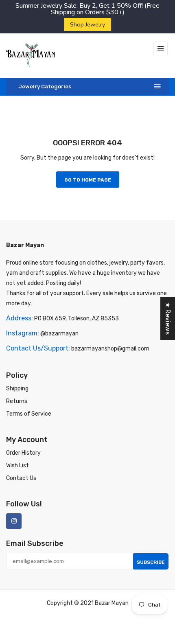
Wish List (17, 465)
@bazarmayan (59, 333)
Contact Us (21, 478)
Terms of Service (28, 413)
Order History (23, 452)
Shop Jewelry (87, 24)
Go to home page (87, 180)
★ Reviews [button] (168, 318)
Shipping (17, 388)
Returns (16, 401)
